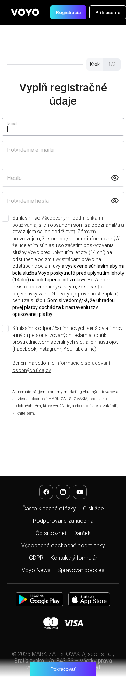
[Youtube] (80, 492)
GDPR (36, 557)
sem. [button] (30, 413)
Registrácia (68, 12)
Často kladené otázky (49, 508)
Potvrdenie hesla (28, 200)
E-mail (12, 123)
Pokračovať (63, 669)
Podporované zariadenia (63, 521)
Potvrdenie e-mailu (30, 150)
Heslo (14, 178)
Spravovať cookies (80, 570)
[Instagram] (63, 492)
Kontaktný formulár (73, 557)
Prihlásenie (107, 12)
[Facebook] (46, 492)
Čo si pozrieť (51, 533)
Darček (82, 533)
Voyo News (36, 570)
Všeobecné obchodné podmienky (63, 545)
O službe (93, 508)
